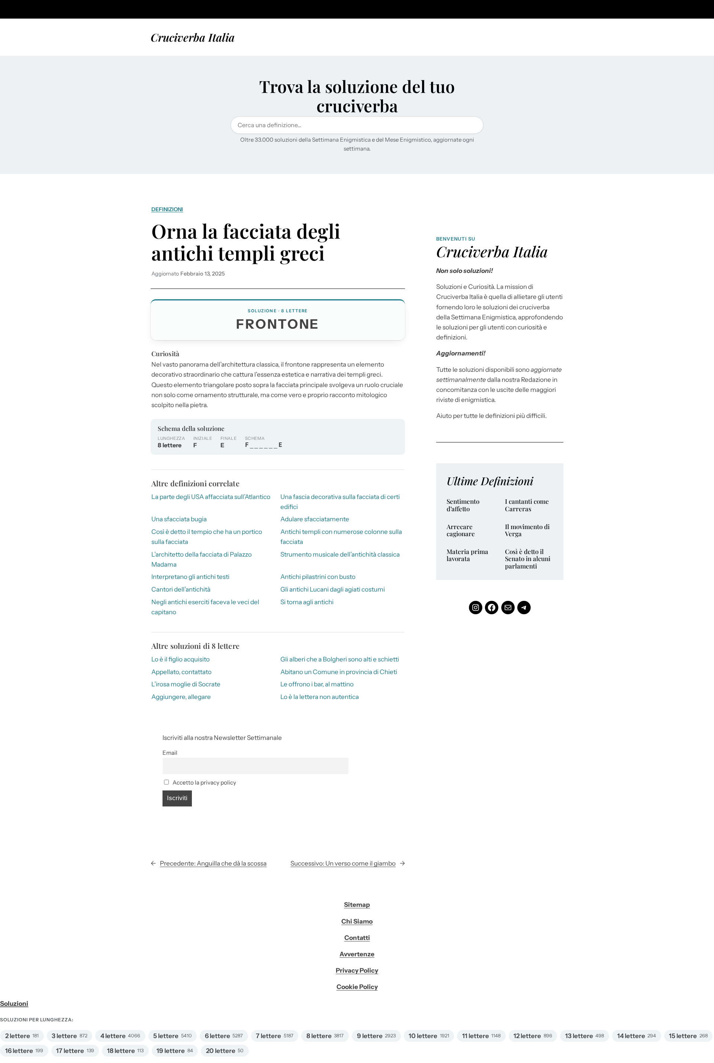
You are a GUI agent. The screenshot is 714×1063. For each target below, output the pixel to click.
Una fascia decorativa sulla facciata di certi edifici (340, 501)
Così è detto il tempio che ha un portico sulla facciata (206, 536)
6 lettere (217, 1036)
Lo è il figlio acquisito (180, 659)
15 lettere (683, 1036)
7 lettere (268, 1036)
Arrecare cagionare (461, 530)
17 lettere (70, 1050)
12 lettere (527, 1036)
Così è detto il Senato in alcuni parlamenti (527, 559)
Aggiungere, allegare (181, 696)
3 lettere (64, 1036)
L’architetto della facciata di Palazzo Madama (201, 559)
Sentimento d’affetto (463, 505)
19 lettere (171, 1050)
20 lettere (220, 1050)
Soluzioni (14, 1003)
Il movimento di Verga (527, 530)
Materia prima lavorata (467, 555)
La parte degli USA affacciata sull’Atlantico (210, 496)
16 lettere (19, 1050)
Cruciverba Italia (193, 37)
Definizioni (167, 209)
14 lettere (631, 1036)
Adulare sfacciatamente (314, 519)
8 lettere (319, 1036)
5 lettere (165, 1036)
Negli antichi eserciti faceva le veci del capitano (205, 607)
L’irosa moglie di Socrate (186, 684)
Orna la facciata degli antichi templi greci (245, 242)
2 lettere (17, 1036)
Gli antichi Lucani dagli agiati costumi (332, 589)
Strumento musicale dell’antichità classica (340, 554)
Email (170, 752)
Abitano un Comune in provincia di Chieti (338, 672)
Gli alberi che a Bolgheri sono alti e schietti (339, 659)
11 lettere (475, 1036)
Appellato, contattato (181, 672)
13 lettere (579, 1036)
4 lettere (113, 1036)
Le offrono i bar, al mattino (317, 684)
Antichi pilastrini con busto (318, 576)
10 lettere (423, 1036)
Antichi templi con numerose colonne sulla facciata (341, 536)
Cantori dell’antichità (180, 589)
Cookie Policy (357, 986)
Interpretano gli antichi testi (190, 576)
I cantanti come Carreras (527, 505)
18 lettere (121, 1050)
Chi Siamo (357, 921)
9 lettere (370, 1036)
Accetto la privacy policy (203, 782)
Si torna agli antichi (307, 602)
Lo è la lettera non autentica (319, 696)
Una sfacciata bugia (179, 519)
